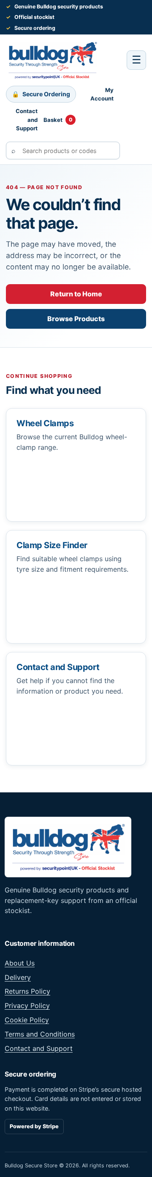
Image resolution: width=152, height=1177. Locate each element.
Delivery (18, 977)
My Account (102, 94)
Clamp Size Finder (51, 545)
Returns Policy (27, 991)
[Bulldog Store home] (52, 60)
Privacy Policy (27, 1005)
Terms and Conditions (40, 1034)
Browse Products (76, 318)
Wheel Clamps (44, 423)
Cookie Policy (27, 1020)
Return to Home (76, 294)
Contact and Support (27, 120)
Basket (58, 119)
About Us (20, 963)
